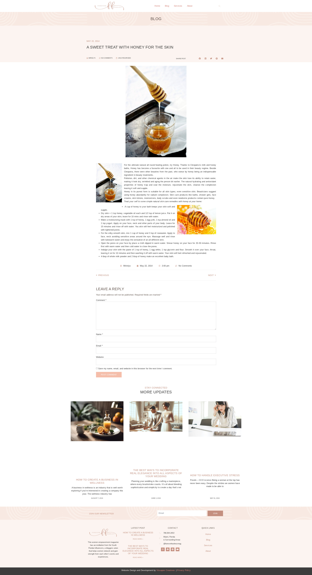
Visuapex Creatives (165, 570)
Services (178, 6)
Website (100, 357)
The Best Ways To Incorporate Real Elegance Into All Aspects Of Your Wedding (156, 473)
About (189, 6)
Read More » (138, 539)
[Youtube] (177, 549)
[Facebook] (168, 549)
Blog (167, 6)
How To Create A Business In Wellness (138, 533)
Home (157, 6)
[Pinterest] (172, 549)
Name (99, 334)
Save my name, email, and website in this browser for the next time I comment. (135, 369)
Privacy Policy (184, 570)
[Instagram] (163, 549)
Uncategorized (124, 58)
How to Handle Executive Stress (215, 475)
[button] (219, 6)
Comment (101, 300)
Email (99, 346)
